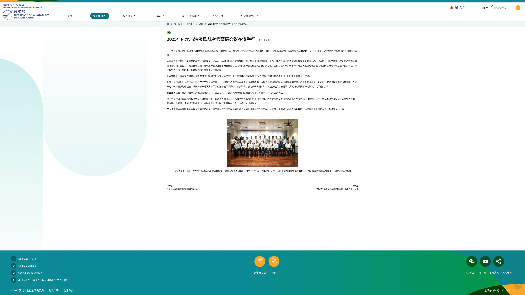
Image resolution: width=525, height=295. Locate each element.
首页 (69, 16)
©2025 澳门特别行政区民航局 (27, 290)
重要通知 (494, 272)
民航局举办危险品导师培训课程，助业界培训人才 (337, 189)
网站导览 (507, 272)
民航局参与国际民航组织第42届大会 (182, 189)
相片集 (483, 272)
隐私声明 (54, 290)
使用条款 (69, 290)
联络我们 (471, 272)
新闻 (201, 24)
